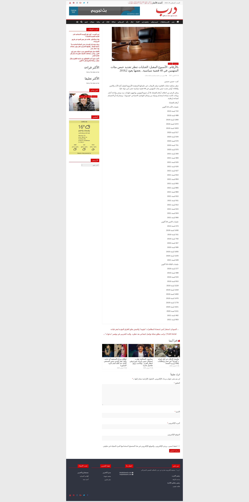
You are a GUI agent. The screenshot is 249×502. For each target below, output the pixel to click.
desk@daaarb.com (125, 472)
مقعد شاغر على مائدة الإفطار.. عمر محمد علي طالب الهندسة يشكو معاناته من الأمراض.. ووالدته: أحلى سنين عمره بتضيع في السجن (83, 103)
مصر (173, 22)
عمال (132, 22)
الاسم (177, 412)
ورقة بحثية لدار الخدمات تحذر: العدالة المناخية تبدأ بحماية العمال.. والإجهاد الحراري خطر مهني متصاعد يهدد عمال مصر (84, 46)
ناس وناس (121, 22)
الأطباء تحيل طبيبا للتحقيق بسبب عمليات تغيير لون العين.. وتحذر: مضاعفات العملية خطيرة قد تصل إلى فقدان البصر (84, 53)
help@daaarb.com (126, 474)
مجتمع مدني (145, 22)
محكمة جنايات (148, 75)
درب (161, 75)
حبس (164, 75)
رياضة (98, 22)
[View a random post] (77, 22)
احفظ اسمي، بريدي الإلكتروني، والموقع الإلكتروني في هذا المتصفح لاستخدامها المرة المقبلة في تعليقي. (140, 446)
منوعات (92, 22)
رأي (127, 22)
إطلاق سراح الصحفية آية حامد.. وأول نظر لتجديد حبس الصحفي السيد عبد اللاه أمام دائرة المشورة (115, 362)
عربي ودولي (154, 22)
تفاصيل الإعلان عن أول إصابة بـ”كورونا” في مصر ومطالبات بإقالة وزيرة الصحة (168, 361)
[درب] (178, 22)
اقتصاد (137, 22)
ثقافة (107, 22)
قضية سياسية (155, 75)
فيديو (86, 22)
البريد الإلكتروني (173, 423)
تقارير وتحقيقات (164, 22)
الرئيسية (175, 63)
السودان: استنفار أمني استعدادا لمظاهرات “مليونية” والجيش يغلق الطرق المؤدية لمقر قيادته (145, 329)
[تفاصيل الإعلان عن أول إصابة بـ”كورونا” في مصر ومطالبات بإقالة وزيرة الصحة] (167, 345)
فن (103, 22)
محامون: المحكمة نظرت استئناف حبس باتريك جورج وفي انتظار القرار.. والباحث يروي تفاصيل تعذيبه (141, 362)
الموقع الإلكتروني (174, 435)
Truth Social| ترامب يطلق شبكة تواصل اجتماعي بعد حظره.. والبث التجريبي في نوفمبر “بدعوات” (139, 334)
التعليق (177, 383)
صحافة (114, 22)
